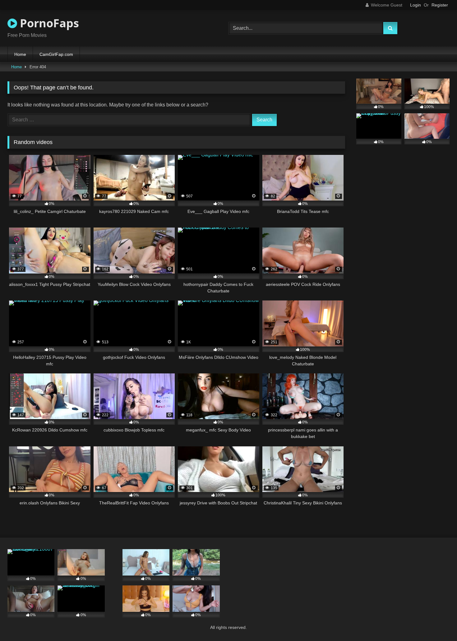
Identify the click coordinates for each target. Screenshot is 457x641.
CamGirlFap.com (56, 54)
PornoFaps (48, 23)
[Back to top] (438, 622)
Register (440, 4)
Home (20, 54)
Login (415, 4)
